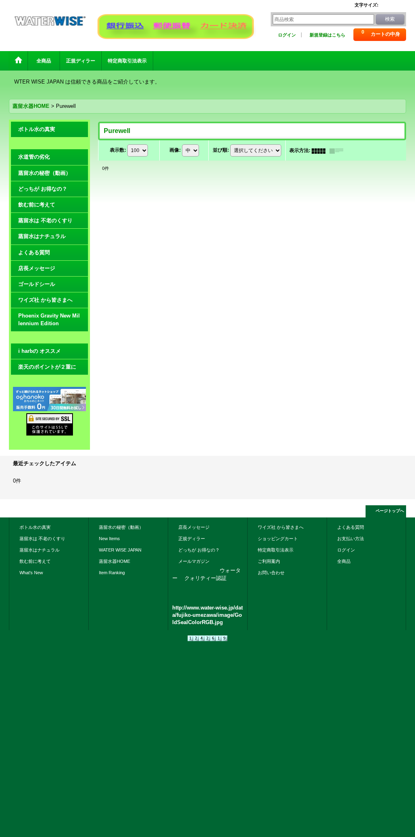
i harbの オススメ (39, 351)
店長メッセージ (36, 268)
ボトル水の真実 (36, 129)
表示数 (118, 150)
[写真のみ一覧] (320, 150)
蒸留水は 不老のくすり (45, 220)
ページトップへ (390, 511)
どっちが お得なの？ (42, 189)
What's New (31, 572)
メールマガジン (194, 561)
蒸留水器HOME (114, 561)
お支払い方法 (350, 538)
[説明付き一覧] (338, 150)
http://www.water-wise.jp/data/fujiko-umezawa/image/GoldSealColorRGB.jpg (207, 615)
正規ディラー (191, 538)
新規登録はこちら (327, 34)
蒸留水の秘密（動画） (44, 173)
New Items (109, 538)
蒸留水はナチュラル (42, 236)
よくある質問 (34, 252)
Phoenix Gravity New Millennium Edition (49, 319)
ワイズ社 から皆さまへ (45, 300)
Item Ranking (112, 572)
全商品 (346, 561)
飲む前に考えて (36, 205)
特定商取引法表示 (275, 549)
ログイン (287, 34)
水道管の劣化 (34, 157)
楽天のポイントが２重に (47, 367)
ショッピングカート (278, 538)
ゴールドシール (36, 284)
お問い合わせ (271, 572)
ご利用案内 (269, 561)
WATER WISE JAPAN (120, 549)
